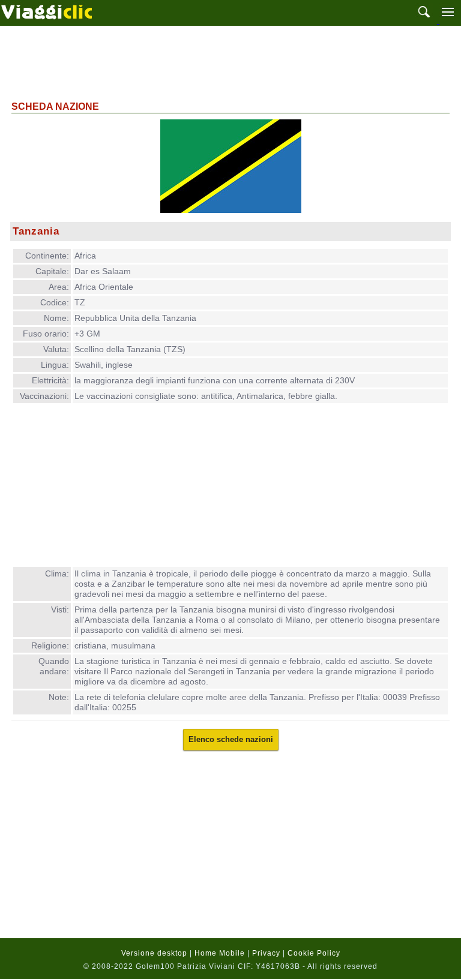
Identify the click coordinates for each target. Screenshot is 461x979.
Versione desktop (154, 953)
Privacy (266, 953)
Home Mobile (219, 953)
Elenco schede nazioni (230, 739)
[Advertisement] (230, 62)
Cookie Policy (314, 953)
